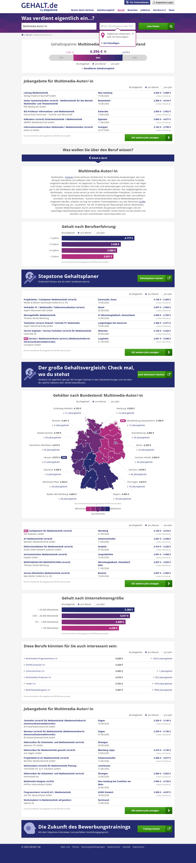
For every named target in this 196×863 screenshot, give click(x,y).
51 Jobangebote (73, 413)
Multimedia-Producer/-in (38, 677)
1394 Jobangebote (163, 683)
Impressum (138, 846)
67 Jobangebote (52, 462)
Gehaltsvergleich (106, 10)
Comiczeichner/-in (35, 671)
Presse (75, 846)
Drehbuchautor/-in (35, 664)
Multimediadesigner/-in (38, 689)
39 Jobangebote (137, 486)
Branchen (133, 10)
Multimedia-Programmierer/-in (41, 658)
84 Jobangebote (53, 437)
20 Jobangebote (146, 449)
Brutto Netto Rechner (82, 10)
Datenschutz (113, 846)
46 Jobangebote (139, 474)
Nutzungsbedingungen (93, 846)
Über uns (65, 846)
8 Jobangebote (54, 474)
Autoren (69, 177)
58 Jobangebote (142, 437)
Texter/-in (31, 683)
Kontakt (126, 846)
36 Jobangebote (145, 462)
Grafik (142, 201)
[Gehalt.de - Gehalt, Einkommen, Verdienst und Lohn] (39, 7)
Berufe (121, 10)
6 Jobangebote (61, 425)
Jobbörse (145, 10)
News (172, 10)
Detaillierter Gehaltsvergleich (99, 68)
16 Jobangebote (126, 413)
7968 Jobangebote (163, 689)
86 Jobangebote (69, 498)
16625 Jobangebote (162, 658)
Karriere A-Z (159, 10)
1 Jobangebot (165, 671)
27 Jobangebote (137, 425)
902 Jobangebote (163, 677)
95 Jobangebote (52, 449)
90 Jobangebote (123, 498)
